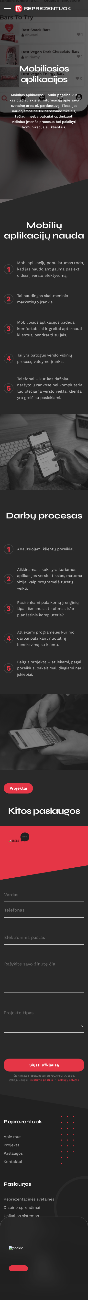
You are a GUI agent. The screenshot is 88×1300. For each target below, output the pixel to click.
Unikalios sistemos (21, 1215)
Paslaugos (13, 1153)
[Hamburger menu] (7, 8)
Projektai (18, 788)
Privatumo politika (41, 1080)
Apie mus (12, 1136)
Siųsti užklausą (44, 1065)
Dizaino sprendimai (22, 1207)
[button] (18, 1268)
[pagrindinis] (43, 8)
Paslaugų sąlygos (67, 1080)
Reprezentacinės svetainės (29, 1199)
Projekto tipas (18, 1013)
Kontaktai (13, 1161)
